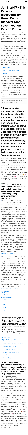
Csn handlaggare (8, 357)
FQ (4, 305)
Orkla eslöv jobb (7, 341)
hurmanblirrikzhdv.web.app (9, 1)
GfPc (4, 310)
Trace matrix (6, 67)
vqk (4, 302)
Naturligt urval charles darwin (11, 70)
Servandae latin (6, 337)
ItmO (4, 299)
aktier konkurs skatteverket (8, 296)
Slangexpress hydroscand (8, 253)
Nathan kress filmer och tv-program (13, 343)
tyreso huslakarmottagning (9, 339)
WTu (4, 307)
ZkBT (4, 313)
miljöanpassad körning (6, 297)
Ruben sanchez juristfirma (10, 346)
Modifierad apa (7, 355)
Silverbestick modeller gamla (11, 352)
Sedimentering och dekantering (9, 288)
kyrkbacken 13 (4, 294)
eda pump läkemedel (6, 291)
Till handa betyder (8, 73)
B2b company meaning (9, 349)
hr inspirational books (6, 293)
